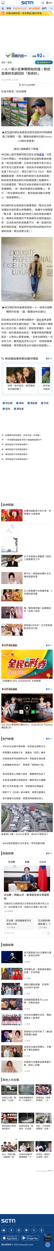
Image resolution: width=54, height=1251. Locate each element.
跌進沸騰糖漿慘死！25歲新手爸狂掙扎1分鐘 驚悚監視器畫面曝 (26, 1099)
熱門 (44, 8)
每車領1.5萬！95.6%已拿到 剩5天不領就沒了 (24, 834)
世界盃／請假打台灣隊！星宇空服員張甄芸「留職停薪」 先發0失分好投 (43, 1155)
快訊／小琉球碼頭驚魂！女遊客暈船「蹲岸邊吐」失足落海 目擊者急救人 (43, 1127)
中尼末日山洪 (20, 8)
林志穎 (8, 132)
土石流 (42, 861)
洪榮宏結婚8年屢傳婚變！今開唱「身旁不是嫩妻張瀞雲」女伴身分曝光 (26, 1155)
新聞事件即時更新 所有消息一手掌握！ (23, 435)
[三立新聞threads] (41, 1230)
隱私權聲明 (6, 1244)
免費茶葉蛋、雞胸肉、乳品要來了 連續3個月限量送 (26, 1127)
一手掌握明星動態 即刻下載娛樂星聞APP (23, 439)
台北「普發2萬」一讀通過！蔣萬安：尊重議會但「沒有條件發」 (9, 1155)
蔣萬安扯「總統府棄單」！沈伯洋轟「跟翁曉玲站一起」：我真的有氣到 (43, 1099)
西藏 (27, 861)
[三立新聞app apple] (10, 1237)
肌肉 (21, 341)
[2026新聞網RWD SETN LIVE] (3, 2)
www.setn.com (26, 1244)
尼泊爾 (11, 861)
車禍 (41, 154)
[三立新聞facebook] (11, 1230)
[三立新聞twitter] (34, 1230)
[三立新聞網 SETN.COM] (3, 8)
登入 (51, 3)
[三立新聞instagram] (18, 1230)
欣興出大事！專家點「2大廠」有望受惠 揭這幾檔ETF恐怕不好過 (9, 1099)
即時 (9, 8)
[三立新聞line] (26, 1230)
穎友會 (40, 319)
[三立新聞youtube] (3, 1230)
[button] (43, 3)
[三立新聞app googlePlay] (30, 1237)
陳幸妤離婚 (34, 8)
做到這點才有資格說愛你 (16, 444)
